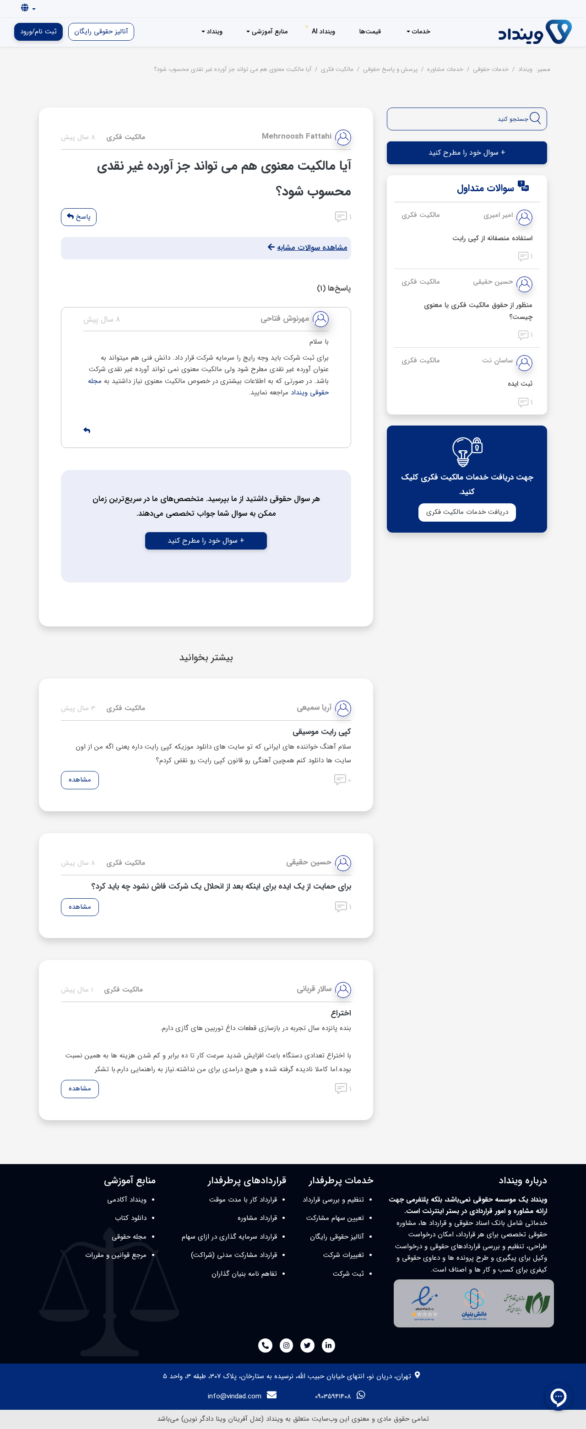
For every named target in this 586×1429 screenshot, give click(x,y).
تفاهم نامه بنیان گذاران (244, 1273)
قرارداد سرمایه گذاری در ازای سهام (229, 1236)
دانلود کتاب (130, 1218)
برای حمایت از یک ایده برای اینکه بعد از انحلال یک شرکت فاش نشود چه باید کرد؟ (221, 886)
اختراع (341, 1013)
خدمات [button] (420, 32)
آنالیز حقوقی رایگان (101, 31)
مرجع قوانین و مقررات (115, 1255)
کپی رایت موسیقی (322, 732)
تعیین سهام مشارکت (335, 1218)
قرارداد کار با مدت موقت (243, 1199)
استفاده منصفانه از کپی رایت (492, 238)
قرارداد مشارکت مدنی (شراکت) (234, 1255)
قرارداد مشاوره (257, 1218)
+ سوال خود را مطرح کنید (206, 540)
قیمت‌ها (370, 32)
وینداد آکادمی (126, 1199)
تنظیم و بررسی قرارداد (333, 1199)
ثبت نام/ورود (38, 31)
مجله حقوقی (129, 1236)
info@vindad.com (234, 1396)
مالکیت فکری (421, 215)
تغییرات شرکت (343, 1255)
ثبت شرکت (348, 1273)
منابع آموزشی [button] (269, 32)
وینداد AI (323, 32)
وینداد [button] (213, 32)
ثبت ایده (520, 383)
